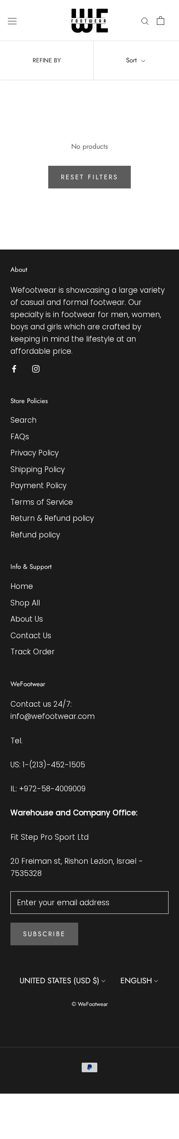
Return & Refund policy (52, 518)
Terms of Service (41, 502)
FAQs (19, 436)
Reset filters (89, 177)
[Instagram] (36, 369)
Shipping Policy (37, 469)
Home (21, 586)
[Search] (145, 20)
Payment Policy (38, 485)
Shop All (25, 603)
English (136, 980)
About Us (26, 619)
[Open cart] (160, 20)
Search (23, 420)
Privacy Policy (34, 453)
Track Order (32, 651)
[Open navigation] (12, 20)
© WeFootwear (90, 1004)
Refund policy (35, 535)
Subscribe (44, 934)
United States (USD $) (59, 980)
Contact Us (30, 635)
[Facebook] (14, 369)
